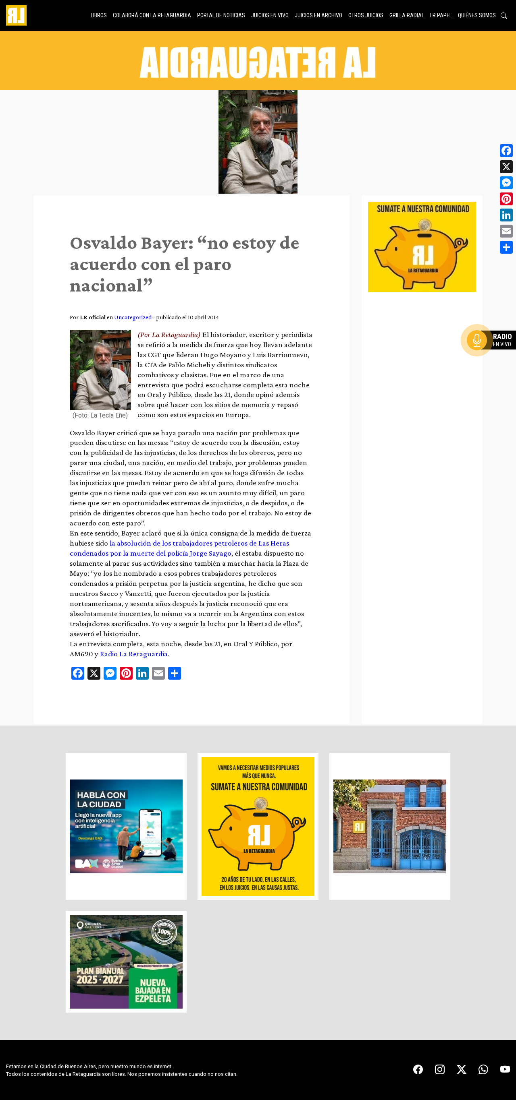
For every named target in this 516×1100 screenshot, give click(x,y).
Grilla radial (406, 15)
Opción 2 (493, 356)
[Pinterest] (506, 199)
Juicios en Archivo (318, 15)
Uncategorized (133, 317)
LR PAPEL (441, 15)
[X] (506, 167)
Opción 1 (493, 353)
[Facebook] (506, 151)
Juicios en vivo (270, 15)
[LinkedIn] (506, 215)
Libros (99, 15)
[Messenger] (506, 183)
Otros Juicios (365, 15)
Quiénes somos (477, 15)
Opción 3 (493, 359)
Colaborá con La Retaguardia (152, 15)
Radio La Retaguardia (134, 653)
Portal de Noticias (221, 15)
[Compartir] (506, 247)
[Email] (506, 231)
